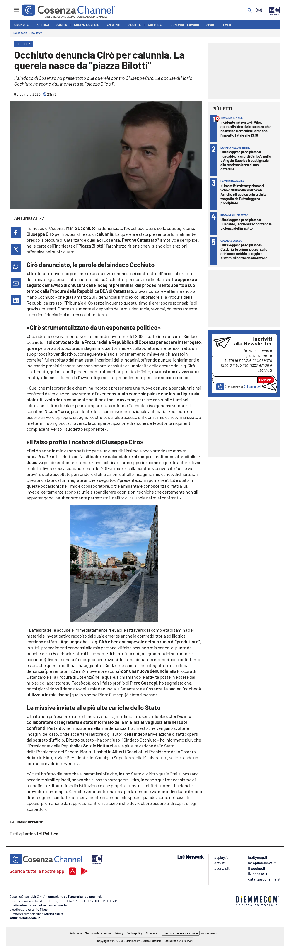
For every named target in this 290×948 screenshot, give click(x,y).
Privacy (119, 933)
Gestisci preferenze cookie (181, 933)
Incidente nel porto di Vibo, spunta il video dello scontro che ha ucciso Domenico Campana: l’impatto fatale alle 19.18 (245, 128)
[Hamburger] (12, 7)
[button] (16, 232)
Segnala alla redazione (98, 933)
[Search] (250, 10)
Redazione (76, 933)
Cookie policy (135, 933)
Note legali (152, 933)
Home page (20, 33)
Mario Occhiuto (30, 822)
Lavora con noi (208, 933)
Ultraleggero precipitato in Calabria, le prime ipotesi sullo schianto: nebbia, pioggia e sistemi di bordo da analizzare (243, 251)
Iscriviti (266, 379)
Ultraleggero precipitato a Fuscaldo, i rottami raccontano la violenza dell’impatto (246, 223)
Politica (36, 33)
